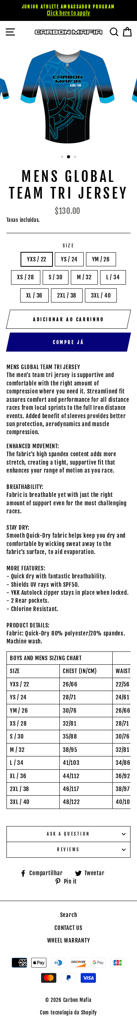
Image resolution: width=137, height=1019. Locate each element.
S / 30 (56, 277)
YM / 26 (101, 259)
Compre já (68, 342)
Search (68, 915)
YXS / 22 (36, 259)
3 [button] (76, 157)
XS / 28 (25, 277)
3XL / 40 (101, 295)
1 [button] (63, 157)
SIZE (69, 245)
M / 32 (84, 277)
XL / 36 (34, 295)
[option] (68, 10)
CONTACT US (68, 927)
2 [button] (69, 157)
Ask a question (68, 834)
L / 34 (113, 277)
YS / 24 (69, 259)
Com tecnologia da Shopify (68, 1012)
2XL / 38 (66, 295)
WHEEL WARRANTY (68, 940)
